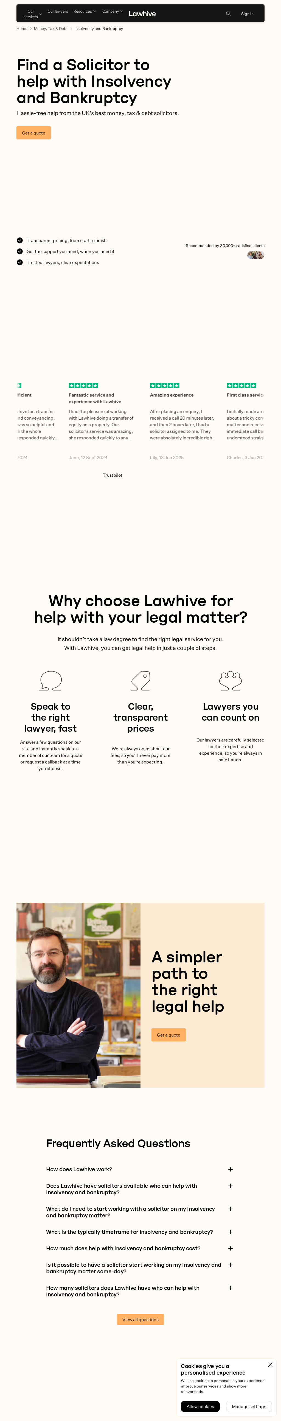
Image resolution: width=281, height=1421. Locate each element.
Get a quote (33, 133)
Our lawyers (58, 11)
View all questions (140, 1319)
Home (21, 28)
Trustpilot (112, 475)
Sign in (247, 13)
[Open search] (228, 13)
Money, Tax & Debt (51, 28)
